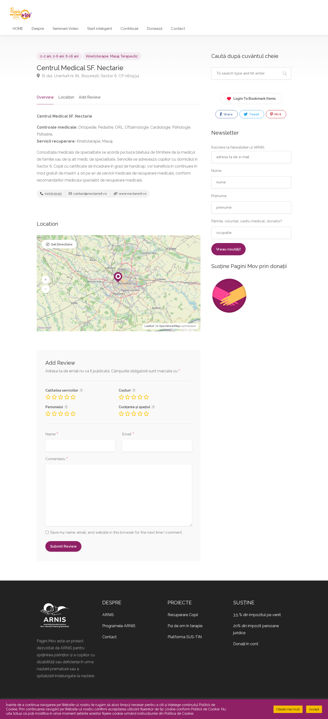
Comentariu (56, 459)
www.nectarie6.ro (132, 193)
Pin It (277, 114)
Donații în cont (245, 644)
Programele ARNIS (118, 626)
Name (51, 434)
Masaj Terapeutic (124, 56)
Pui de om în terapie (185, 626)
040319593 (53, 193)
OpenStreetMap (169, 326)
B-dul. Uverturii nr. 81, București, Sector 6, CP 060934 (90, 75)
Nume (216, 171)
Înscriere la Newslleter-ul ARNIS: (238, 147)
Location (66, 97)
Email (128, 434)
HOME (18, 28)
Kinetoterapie (97, 56)
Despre (38, 28)
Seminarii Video (66, 28)
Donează (154, 28)
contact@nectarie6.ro (90, 193)
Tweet (253, 114)
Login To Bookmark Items (254, 98)
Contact (178, 28)
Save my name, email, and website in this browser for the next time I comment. (116, 532)
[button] (46, 280)
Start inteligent (99, 28)
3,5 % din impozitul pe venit (257, 615)
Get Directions (61, 244)
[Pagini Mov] (20, 13)
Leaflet (149, 326)
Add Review (90, 97)
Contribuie (129, 28)
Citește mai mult (288, 709)
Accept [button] (314, 709)
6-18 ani (72, 56)
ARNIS (108, 615)
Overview (45, 97)
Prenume (218, 196)
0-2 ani (45, 56)
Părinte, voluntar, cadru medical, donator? (246, 221)
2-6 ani (58, 56)
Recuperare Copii (183, 615)
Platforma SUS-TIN (185, 637)
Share (228, 114)
